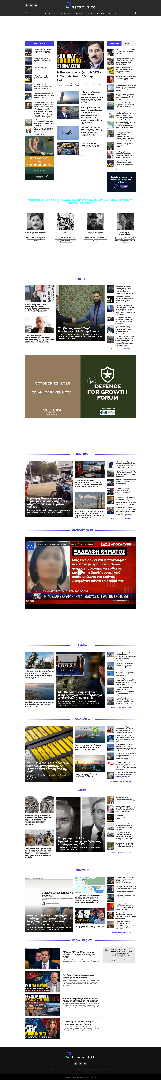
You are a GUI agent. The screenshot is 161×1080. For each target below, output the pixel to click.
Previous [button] (46, 176)
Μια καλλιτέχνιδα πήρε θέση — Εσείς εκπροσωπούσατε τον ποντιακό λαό (95, 238)
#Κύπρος (125, 200)
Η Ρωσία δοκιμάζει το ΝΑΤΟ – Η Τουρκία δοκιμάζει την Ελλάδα (36, 238)
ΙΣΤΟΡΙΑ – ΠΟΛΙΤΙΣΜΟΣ (94, 13)
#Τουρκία (86, 203)
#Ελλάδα (51, 200)
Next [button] (50, 176)
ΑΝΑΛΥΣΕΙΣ (111, 13)
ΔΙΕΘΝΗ (48, 13)
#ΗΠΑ (113, 200)
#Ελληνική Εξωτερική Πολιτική (84, 200)
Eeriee (93, 1077)
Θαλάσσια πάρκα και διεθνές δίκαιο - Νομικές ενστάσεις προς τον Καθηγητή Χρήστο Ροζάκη (125, 239)
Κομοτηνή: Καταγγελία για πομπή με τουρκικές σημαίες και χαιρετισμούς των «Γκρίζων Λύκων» (65, 239)
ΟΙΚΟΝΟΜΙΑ (77, 13)
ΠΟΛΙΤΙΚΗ (58, 13)
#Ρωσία (72, 203)
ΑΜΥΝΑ (67, 13)
